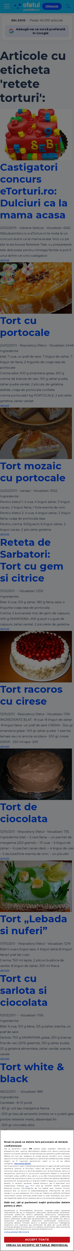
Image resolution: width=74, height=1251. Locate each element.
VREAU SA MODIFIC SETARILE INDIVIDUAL (37, 1245)
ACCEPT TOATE (37, 1239)
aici (27, 1186)
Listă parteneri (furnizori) (16, 1232)
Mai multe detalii (22, 1163)
